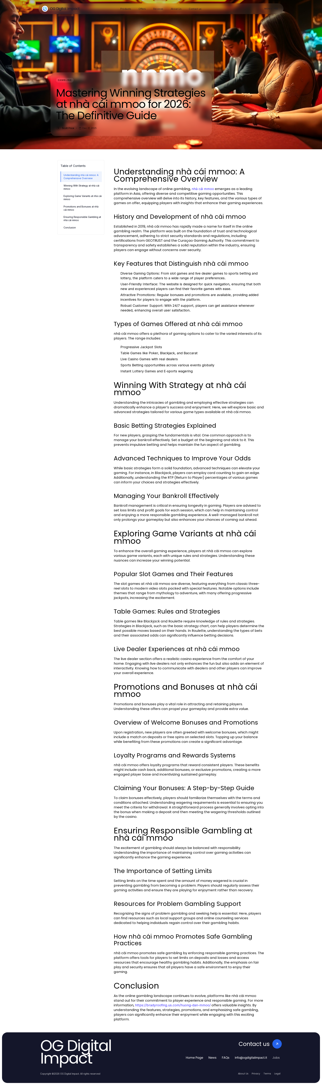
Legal (277, 1073)
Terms (267, 1073)
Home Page (194, 1057)
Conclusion (70, 227)
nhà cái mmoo (203, 189)
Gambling (65, 80)
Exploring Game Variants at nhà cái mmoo (83, 198)
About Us (243, 1073)
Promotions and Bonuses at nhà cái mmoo (81, 208)
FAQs (225, 1057)
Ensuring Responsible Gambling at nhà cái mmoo (82, 219)
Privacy (256, 1073)
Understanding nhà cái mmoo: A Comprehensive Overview (81, 177)
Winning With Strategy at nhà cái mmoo (81, 187)
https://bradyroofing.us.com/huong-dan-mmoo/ (173, 1005)
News (212, 1057)
